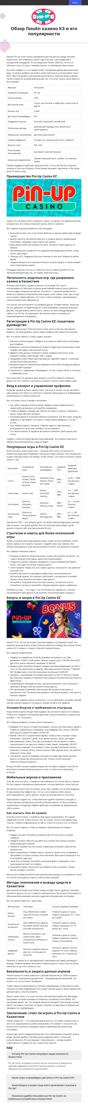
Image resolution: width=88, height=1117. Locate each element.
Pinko (16, 642)
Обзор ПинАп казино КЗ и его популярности (44, 31)
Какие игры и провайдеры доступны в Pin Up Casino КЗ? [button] (43, 1077)
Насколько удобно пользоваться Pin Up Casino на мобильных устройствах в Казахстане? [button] (37, 1097)
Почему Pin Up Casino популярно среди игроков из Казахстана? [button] (38, 1055)
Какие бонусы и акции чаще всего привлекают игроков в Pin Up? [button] (42, 1087)
